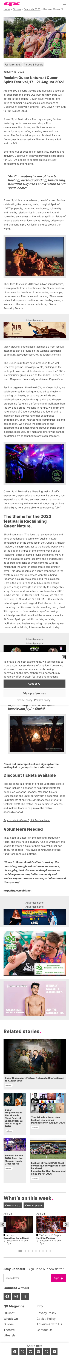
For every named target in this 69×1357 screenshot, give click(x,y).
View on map (12, 1205)
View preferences (34, 693)
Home (7, 9)
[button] (63, 657)
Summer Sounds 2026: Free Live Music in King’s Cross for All (14, 1159)
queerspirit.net (26, 764)
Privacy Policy (42, 699)
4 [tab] (32, 1251)
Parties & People (33, 64)
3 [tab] (29, 1251)
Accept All (34, 683)
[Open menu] (64, 4)
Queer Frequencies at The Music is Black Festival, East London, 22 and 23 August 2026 (13, 1118)
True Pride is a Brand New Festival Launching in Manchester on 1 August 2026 (48, 1120)
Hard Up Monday (45, 1238)
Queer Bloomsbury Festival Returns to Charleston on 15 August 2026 (34, 1079)
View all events (34, 1205)
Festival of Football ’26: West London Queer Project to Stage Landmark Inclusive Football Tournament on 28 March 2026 (48, 1168)
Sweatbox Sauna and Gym (17, 1241)
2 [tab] (25, 1251)
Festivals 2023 (32, 9)
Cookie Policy (24, 699)
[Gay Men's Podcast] (35, 1015)
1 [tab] (20, 1251)
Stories (17, 9)
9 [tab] (50, 1251)
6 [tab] (39, 1251)
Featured (8, 1085)
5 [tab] (36, 1251)
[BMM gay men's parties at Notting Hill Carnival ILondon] (35, 330)
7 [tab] (43, 1251)
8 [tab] (46, 1251)
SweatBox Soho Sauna (16, 1238)
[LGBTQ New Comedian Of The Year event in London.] (35, 917)
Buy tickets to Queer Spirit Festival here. (27, 820)
